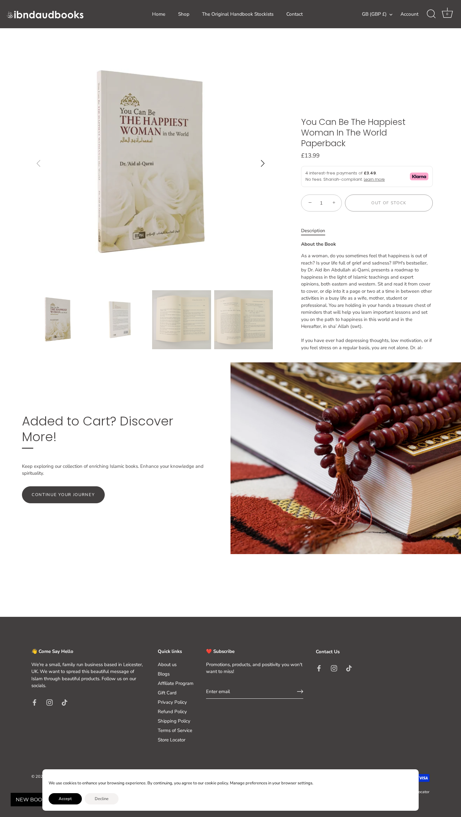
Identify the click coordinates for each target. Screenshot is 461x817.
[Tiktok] (64, 702)
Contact (294, 14)
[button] (263, 163)
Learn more (374, 179)
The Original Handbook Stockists (237, 14)
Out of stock (388, 203)
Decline (102, 799)
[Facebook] (34, 702)
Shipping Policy (174, 721)
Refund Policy (172, 711)
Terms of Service (175, 730)
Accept (65, 799)
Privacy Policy (172, 702)
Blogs (164, 674)
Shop (183, 14)
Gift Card (167, 693)
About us (167, 664)
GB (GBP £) (374, 14)
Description (313, 230)
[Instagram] (49, 702)
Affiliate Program (175, 683)
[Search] (431, 14)
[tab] (316, 230)
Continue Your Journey (63, 495)
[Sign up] (300, 691)
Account (409, 14)
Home (158, 14)
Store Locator (171, 740)
